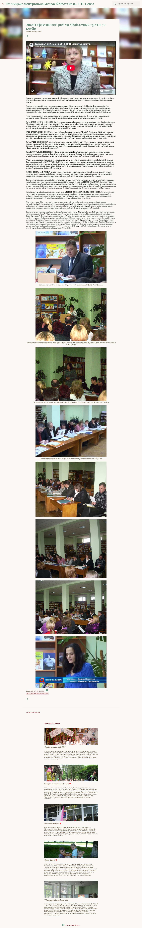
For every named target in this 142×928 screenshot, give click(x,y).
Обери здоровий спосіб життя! (56, 900)
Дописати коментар (33, 712)
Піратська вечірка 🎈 (52, 823)
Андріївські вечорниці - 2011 (54, 747)
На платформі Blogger (72, 925)
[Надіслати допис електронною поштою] (46, 691)
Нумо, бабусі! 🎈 (50, 860)
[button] (27, 36)
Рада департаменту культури (37, 694)
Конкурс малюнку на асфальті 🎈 (57, 784)
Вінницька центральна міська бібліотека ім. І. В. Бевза (50, 4)
